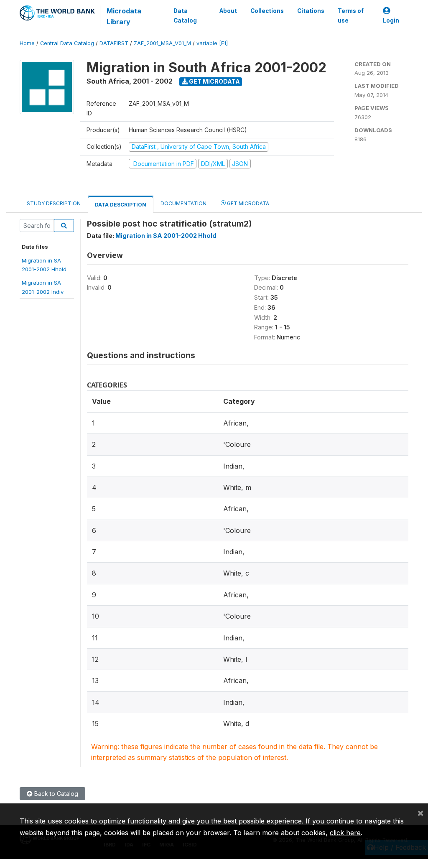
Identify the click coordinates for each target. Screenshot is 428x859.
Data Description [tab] (120, 204)
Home (27, 43)
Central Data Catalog (67, 43)
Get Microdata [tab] (247, 203)
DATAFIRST (113, 43)
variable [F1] (212, 43)
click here (345, 832)
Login (391, 20)
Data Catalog (185, 15)
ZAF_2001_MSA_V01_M (162, 43)
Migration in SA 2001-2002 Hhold (166, 235)
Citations (310, 11)
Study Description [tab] (54, 203)
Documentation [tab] (183, 203)
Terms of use (351, 15)
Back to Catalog (55, 793)
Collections (267, 11)
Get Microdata (214, 81)
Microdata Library (124, 16)
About (228, 11)
